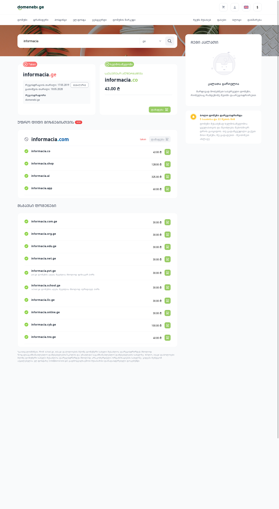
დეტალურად (79, 85)
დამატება (157, 109)
